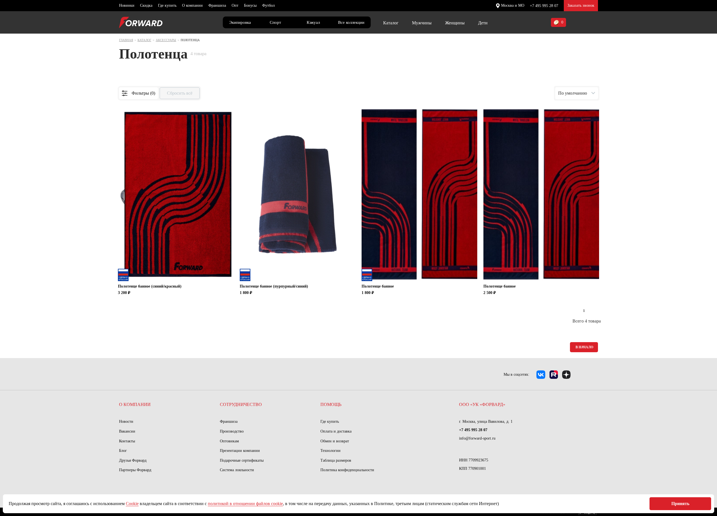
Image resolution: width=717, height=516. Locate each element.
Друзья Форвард (132, 460)
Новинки (126, 5)
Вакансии (127, 431)
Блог (123, 451)
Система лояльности (237, 470)
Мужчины (422, 22)
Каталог (391, 22)
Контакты (127, 441)
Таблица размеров (335, 460)
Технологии (330, 451)
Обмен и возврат (334, 441)
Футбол (268, 5)
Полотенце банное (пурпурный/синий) (274, 286)
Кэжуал (313, 22)
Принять (680, 503)
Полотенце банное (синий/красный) (149, 286)
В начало (584, 347)
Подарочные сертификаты (242, 460)
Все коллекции (351, 22)
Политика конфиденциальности (347, 470)
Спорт (275, 22)
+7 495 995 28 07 (544, 6)
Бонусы (250, 5)
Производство (232, 431)
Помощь (330, 404)
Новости (126, 421)
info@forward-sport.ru (477, 438)
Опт (235, 5)
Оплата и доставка (335, 431)
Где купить (167, 5)
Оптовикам (229, 441)
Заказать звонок (580, 5)
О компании (192, 5)
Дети (483, 22)
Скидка (146, 5)
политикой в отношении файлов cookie (245, 503)
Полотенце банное (378, 286)
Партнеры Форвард (135, 470)
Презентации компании (240, 451)
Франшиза (217, 5)
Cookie (132, 503)
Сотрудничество (241, 404)
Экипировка (240, 22)
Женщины (455, 22)
